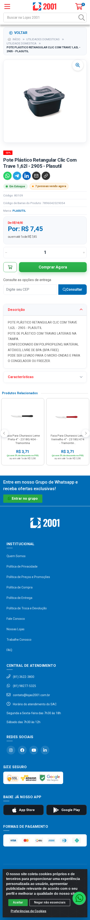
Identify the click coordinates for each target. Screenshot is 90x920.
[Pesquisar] (81, 17)
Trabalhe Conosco (19, 639)
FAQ (9, 650)
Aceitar (18, 902)
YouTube (33, 750)
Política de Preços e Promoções (28, 577)
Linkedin (45, 750)
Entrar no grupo (25, 498)
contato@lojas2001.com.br (31, 695)
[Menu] (7, 6)
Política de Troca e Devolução (27, 608)
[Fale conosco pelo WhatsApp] (79, 898)
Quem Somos (16, 556)
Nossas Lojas (15, 629)
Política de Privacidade (22, 566)
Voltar (20, 33)
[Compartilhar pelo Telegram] (17, 176)
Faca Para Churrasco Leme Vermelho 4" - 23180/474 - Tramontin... (68, 439)
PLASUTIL (19, 210)
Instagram (11, 750)
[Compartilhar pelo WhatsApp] (7, 176)
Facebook (22, 750)
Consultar (74, 289)
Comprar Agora (53, 267)
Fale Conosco (16, 618)
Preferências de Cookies (28, 911)
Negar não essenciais (50, 902)
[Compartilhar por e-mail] (36, 176)
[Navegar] (4, 433)
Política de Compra (20, 587)
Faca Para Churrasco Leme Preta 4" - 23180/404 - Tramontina (23, 439)
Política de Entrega (19, 598)
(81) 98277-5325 (24, 686)
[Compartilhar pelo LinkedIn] (26, 176)
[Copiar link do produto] (46, 176)
